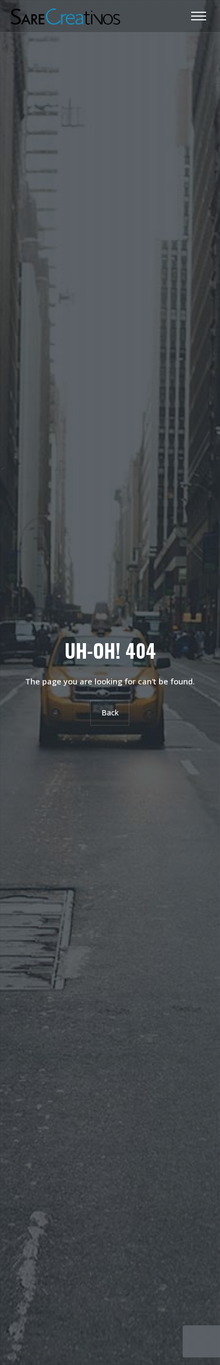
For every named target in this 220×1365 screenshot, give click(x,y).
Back (110, 713)
